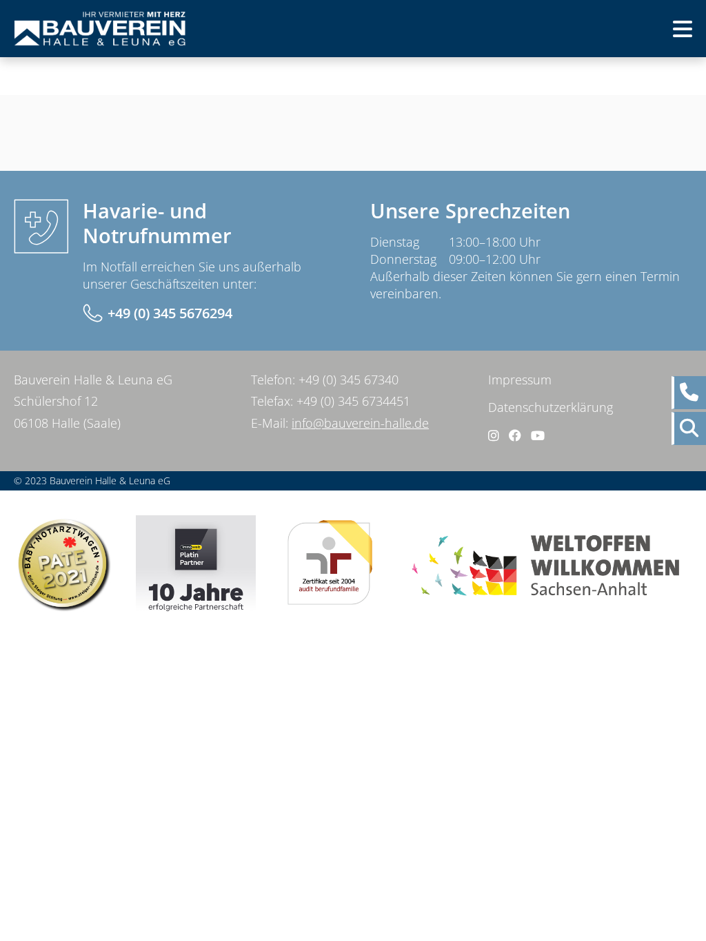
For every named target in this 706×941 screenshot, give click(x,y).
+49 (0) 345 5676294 (170, 313)
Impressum (520, 379)
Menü (659, 33)
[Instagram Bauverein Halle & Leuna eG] (493, 435)
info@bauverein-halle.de (360, 423)
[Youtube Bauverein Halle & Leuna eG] (538, 435)
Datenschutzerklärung (550, 407)
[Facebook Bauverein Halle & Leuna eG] (515, 435)
